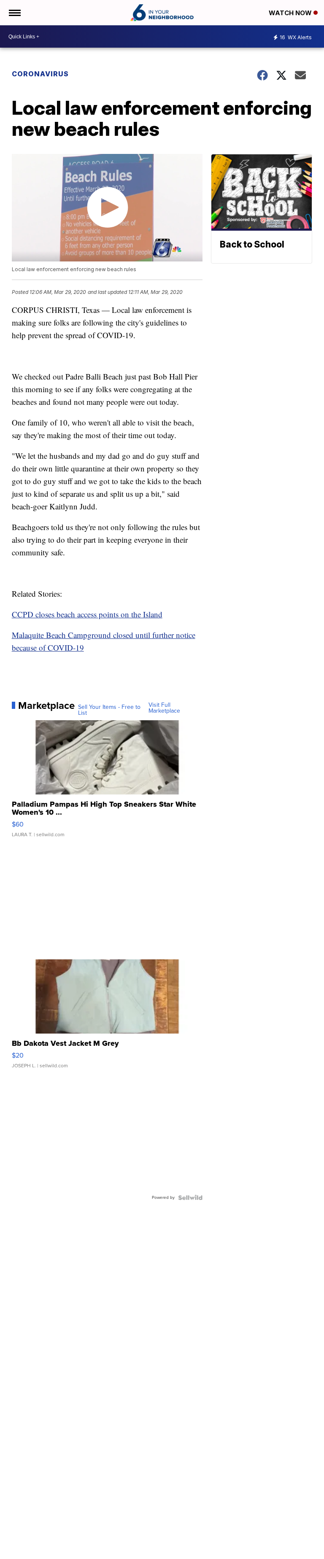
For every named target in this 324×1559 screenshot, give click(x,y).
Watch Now (291, 13)
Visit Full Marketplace (164, 708)
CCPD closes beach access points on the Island (87, 614)
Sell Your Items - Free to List (109, 710)
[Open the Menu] (14, 12)
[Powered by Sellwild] (190, 1198)
